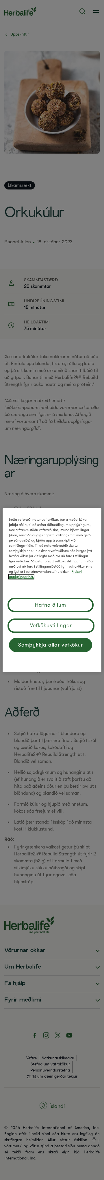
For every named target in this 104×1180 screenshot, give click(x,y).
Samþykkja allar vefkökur (50, 645)
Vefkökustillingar (51, 625)
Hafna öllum (50, 605)
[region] (52, 590)
